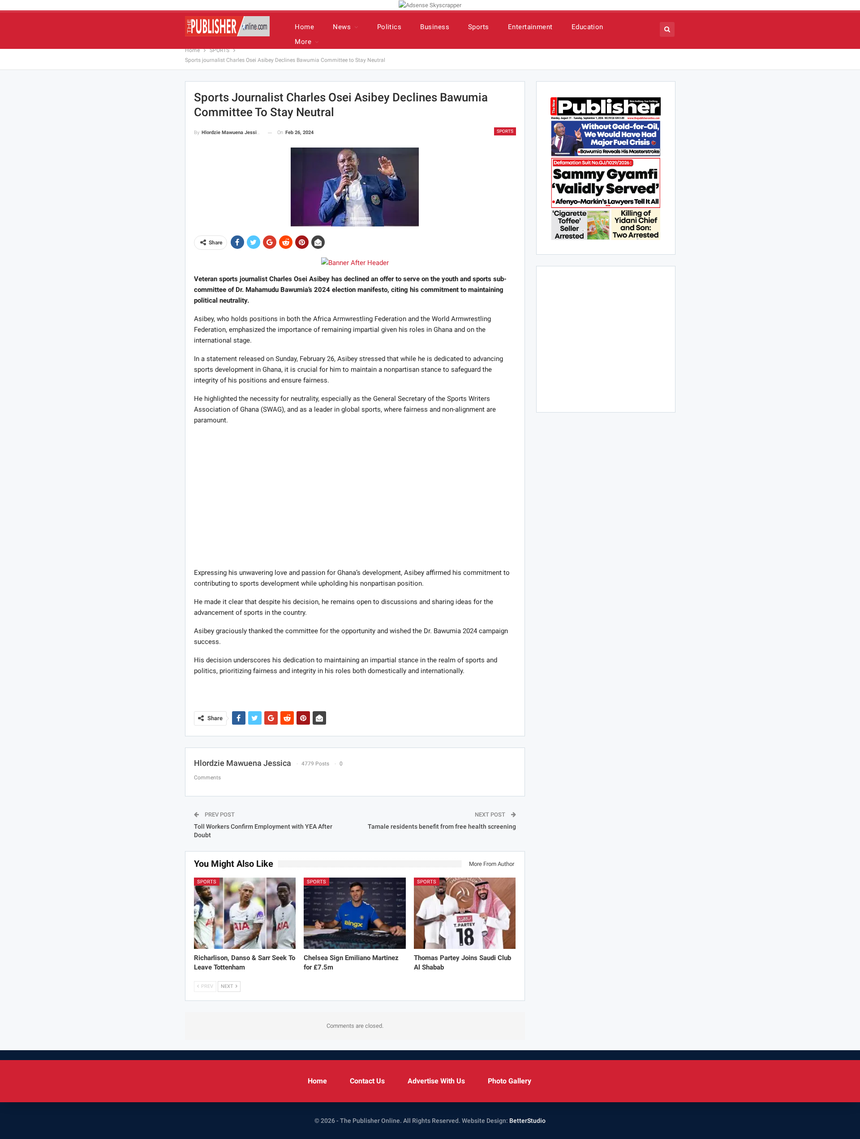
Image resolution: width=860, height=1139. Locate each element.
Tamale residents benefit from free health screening (442, 826)
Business (434, 27)
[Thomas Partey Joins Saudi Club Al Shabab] (465, 913)
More (303, 42)
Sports (478, 27)
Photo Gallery (509, 1081)
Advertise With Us (436, 1081)
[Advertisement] (355, 496)
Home (304, 27)
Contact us (367, 1081)
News (342, 27)
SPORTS (505, 131)
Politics (389, 27)
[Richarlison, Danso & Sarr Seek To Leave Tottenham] (245, 913)
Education (587, 27)
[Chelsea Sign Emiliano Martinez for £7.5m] (355, 913)
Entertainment (530, 27)
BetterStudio (527, 1120)
